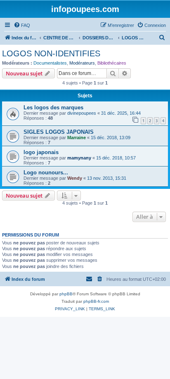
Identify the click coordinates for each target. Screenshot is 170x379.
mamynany (79, 157)
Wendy (74, 178)
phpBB (66, 294)
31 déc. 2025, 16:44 (121, 113)
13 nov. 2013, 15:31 (106, 178)
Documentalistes (50, 62)
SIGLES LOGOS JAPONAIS (59, 132)
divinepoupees (81, 113)
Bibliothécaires (111, 62)
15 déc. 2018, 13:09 (110, 137)
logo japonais (41, 152)
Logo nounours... (46, 172)
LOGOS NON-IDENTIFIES (51, 53)
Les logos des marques (53, 107)
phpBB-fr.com (96, 301)
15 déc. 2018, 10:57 (116, 157)
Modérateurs (82, 62)
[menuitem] (22, 25)
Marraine (76, 137)
